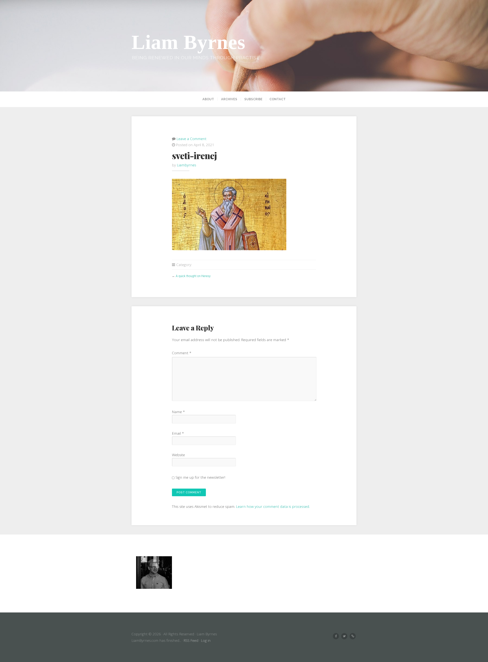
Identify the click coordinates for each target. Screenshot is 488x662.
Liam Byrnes (188, 42)
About (208, 99)
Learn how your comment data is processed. (273, 506)
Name (178, 411)
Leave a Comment (191, 138)
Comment (181, 352)
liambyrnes (186, 165)
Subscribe (253, 99)
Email (178, 433)
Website (178, 454)
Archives (229, 99)
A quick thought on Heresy (193, 276)
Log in (206, 640)
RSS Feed (191, 640)
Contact (278, 99)
